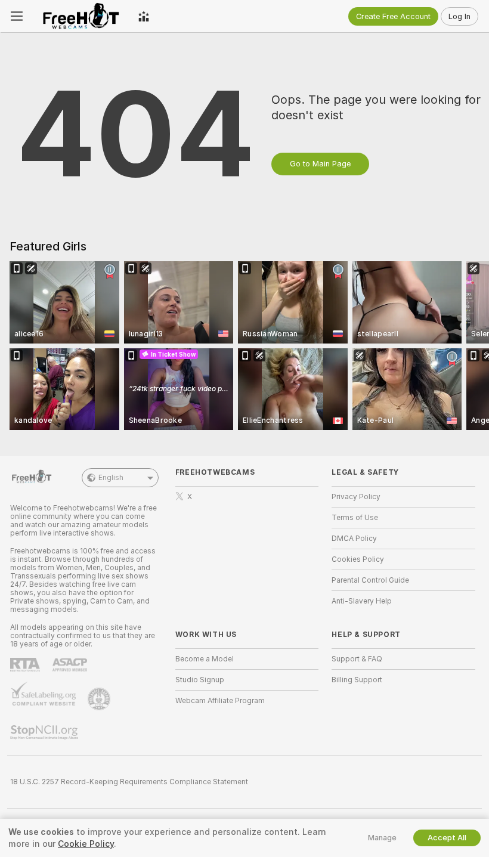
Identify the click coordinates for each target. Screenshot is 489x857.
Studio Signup (199, 680)
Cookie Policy (86, 844)
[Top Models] (144, 16)
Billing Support (357, 680)
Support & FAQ (357, 659)
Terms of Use (355, 517)
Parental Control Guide (370, 580)
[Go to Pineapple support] (100, 699)
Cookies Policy (358, 559)
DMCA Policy (354, 538)
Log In (459, 16)
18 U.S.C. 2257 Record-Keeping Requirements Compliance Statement (129, 782)
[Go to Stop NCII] (45, 732)
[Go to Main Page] (80, 16)
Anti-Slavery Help (362, 601)
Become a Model (204, 659)
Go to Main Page (320, 163)
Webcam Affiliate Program (220, 701)
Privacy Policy (356, 497)
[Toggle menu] (16, 16)
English (110, 478)
